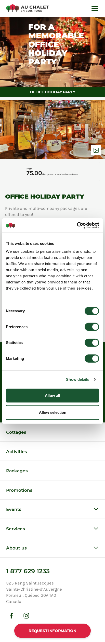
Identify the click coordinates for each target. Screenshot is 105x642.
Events (13, 509)
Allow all (52, 395)
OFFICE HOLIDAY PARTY (52, 92)
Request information (52, 630)
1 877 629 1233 (28, 571)
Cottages (16, 432)
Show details (77, 379)
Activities (16, 451)
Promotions (19, 490)
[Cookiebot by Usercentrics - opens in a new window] (77, 225)
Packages (17, 470)
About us (16, 548)
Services (15, 528)
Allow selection (52, 412)
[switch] (92, 327)
